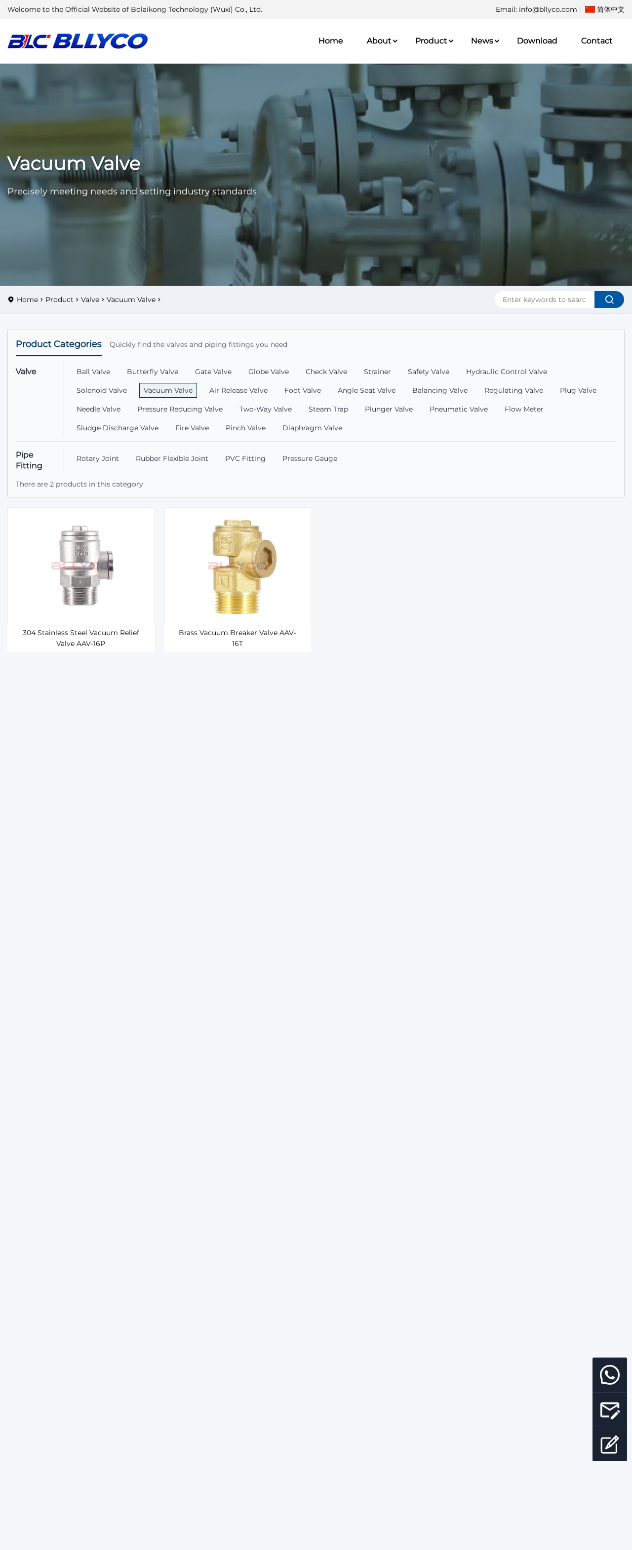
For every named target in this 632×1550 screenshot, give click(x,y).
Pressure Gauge (309, 458)
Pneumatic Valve (459, 409)
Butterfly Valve (152, 371)
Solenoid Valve (102, 390)
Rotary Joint (98, 458)
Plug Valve (578, 390)
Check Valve (326, 371)
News (482, 40)
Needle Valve (98, 409)
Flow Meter (524, 409)
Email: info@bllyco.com (536, 9)
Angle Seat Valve (366, 390)
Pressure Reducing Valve (180, 409)
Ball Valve (93, 371)
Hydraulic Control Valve (506, 371)
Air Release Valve (238, 390)
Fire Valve (192, 427)
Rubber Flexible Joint (172, 458)
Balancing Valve (440, 390)
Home (330, 40)
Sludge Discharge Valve (117, 427)
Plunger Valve (389, 409)
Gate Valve (213, 371)
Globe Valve (268, 371)
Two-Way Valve (265, 409)
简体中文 (611, 9)
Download (537, 40)
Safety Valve (428, 371)
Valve (90, 299)
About (379, 40)
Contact (597, 40)
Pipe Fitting (29, 460)
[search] (609, 299)
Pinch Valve (246, 427)
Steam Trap (328, 409)
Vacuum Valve (131, 299)
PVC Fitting (245, 458)
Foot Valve (302, 390)
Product (431, 40)
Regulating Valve (513, 390)
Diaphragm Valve (312, 427)
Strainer (377, 371)
